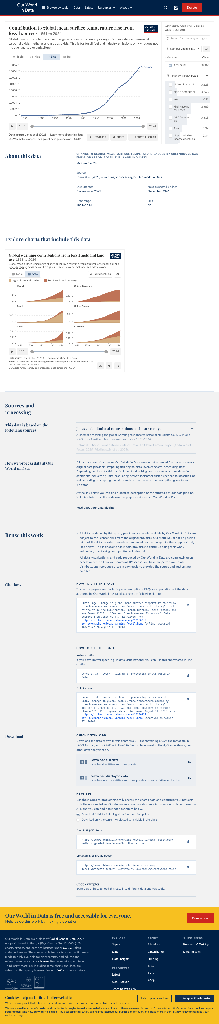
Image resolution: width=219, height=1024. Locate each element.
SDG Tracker (120, 982)
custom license (39, 961)
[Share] (109, 365)
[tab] (18, 57)
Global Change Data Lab (65, 938)
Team (151, 966)
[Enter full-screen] (117, 365)
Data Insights (120, 959)
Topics (116, 944)
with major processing (118, 177)
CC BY (77, 139)
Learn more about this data (66, 134)
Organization (156, 951)
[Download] (100, 365)
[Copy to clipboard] (184, 605)
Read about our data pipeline (95, 507)
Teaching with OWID (126, 989)
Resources (104, 7)
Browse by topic (57, 7)
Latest (89, 7)
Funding (153, 959)
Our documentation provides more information (139, 804)
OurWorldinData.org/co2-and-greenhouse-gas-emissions (40, 139)
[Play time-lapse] (12, 126)
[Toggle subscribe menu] (176, 7)
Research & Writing (196, 944)
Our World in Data (27, 7)
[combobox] (165, 7)
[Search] (165, 7)
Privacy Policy (180, 1012)
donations (61, 1003)
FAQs (60, 970)
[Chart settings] (117, 274)
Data (76, 7)
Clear (205, 57)
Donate (192, 7)
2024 (152, 126)
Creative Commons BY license (122, 562)
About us (154, 944)
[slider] (32, 126)
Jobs (151, 973)
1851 (22, 126)
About (124, 7)
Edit (102, 274)
